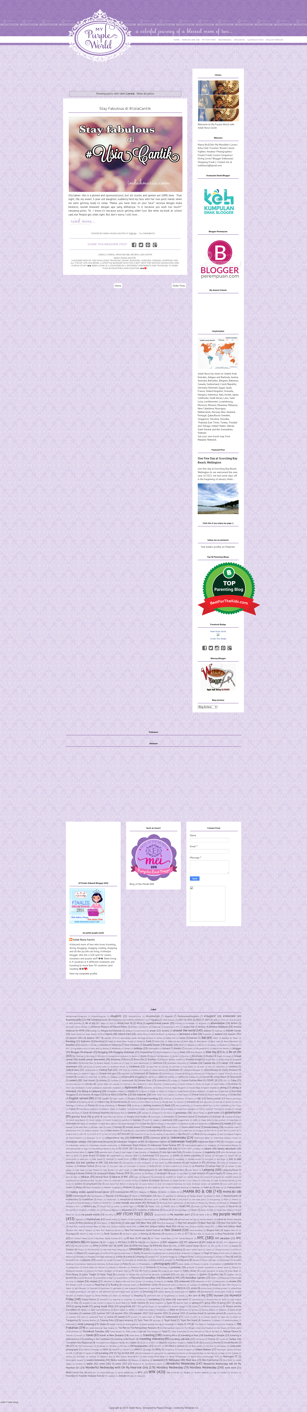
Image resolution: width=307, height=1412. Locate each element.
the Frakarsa (227, 1324)
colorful (151, 1077)
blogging (103, 1052)
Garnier (228, 1109)
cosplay (174, 1080)
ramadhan (150, 1277)
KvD (160, 1166)
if (190, 1134)
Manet (135, 1196)
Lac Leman (229, 1166)
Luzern (69, 1187)
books (144, 1056)
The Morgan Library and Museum (198, 1328)
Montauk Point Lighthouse (171, 1203)
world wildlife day (126, 1372)
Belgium (223, 380)
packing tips (159, 1253)
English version (78, 1098)
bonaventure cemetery (118, 1056)
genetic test (119, 1113)
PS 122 (135, 1270)
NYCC (68, 1245)
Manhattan (146, 1195)
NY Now (130, 1238)
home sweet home (191, 1127)
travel (89, 1335)
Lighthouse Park (87, 1180)
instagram (212, 1145)
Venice (182, 1353)
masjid (209, 1196)
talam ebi (225, 1317)
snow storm (182, 1299)
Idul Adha (170, 1134)
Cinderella (209, 1073)
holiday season (133, 1127)
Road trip (100, 1284)
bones (134, 1056)
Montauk (151, 1202)
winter (90, 1363)
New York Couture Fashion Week (83, 1226)
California (157, 1062)
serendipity (206, 1291)
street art (174, 1309)
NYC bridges (108, 1242)
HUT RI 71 (224, 1130)
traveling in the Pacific (124, 1339)
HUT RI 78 (109, 1134)
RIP (80, 1285)
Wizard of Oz (138, 1364)
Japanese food (105, 1152)
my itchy (109, 1214)
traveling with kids (180, 1339)
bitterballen (153, 1048)
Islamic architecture (146, 1148)
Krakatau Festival (85, 1166)
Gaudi (85, 1112)
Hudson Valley (172, 1130)
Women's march (155, 1364)
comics (181, 1076)
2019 (207, 1019)
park (236, 1256)
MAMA (164, 1192)
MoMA (96, 1203)
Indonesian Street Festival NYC (166, 1145)
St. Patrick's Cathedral (210, 1306)
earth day (213, 1091)
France (201, 391)
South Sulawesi (156, 1303)
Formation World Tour (202, 1105)
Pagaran (197, 1253)
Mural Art (233, 1206)
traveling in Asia (189, 1335)
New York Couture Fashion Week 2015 (119, 1226)
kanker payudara (192, 1155)
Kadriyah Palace (132, 1155)
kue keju (102, 1166)
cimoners (197, 1073)
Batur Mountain (231, 1041)
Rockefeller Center (149, 1284)
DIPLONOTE (239, 39)
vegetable (171, 1353)
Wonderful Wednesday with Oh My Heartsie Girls (116, 1367)
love (159, 1184)
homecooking (211, 1127)
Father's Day (103, 1101)
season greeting (76, 1291)
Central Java (72, 1069)
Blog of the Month (221, 1048)
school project (221, 1288)
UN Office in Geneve (175, 1345)
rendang (149, 1281)
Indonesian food (181, 1141)
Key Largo (221, 1159)
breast (228, 1056)
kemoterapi (167, 1159)
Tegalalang (205, 1320)
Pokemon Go (136, 1267)
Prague (235, 1267)
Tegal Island (170, 1320)
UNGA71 (127, 1349)
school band (206, 1288)
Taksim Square (210, 1317)
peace (119, 1260)
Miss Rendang (83, 1203)
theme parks (235, 1328)
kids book (113, 1162)
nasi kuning (135, 1219)
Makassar (196, 1187)
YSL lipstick (110, 1376)
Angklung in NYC (172, 1027)
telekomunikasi (231, 1320)
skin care (192, 1295)
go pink (95, 1116)
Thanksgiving (213, 1324)
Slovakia (224, 419)
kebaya (144, 1159)
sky (203, 1295)
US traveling (101, 1353)
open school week (194, 1249)
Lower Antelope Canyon (197, 1184)
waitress (92, 1356)
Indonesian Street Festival (134, 1145)
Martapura (181, 1196)
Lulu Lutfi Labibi (230, 1184)
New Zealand (228, 412)
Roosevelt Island (169, 1285)
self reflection (105, 1291)
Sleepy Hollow (89, 1299)
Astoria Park (124, 1034)
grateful (125, 1120)
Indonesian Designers (102, 1141)
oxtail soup (125, 1253)
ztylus (139, 1376)
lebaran (85, 1176)
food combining (183, 1105)
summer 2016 (121, 1313)
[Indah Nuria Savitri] (218, 635)
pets (134, 1264)
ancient (144, 1027)
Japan (235, 394)
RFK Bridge (71, 1285)
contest (73, 1080)
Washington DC (230, 1356)
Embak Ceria (198, 1094)
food (167, 1105)
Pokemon (123, 1267)
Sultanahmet (235, 1310)
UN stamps (221, 1346)
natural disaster (206, 1219)
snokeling (140, 1299)
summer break (196, 1313)
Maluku (153, 1191)
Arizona (165, 1030)
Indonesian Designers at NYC (130, 1141)
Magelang (140, 1187)
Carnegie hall (152, 1066)
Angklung (156, 1027)
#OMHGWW (229, 1016)
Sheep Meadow (102, 1295)
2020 (215, 1020)
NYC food (122, 1242)
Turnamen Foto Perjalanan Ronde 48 (112, 1342)
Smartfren (104, 1299)
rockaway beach (129, 1285)
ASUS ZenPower (157, 1034)
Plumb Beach (89, 1267)
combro (171, 1077)
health (227, 1123)
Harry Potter (172, 1123)
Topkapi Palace (230, 1331)
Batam (139, 1041)
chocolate (125, 1073)
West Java (191, 1360)
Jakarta (207, 1148)
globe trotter (214, 1112)
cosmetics (162, 1080)
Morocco (202, 405)
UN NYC (157, 1346)
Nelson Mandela (234, 1219)
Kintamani (233, 1163)
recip (71, 1281)
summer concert (215, 1313)
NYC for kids (136, 1242)
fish (236, 1102)
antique (129, 1031)
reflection (107, 1281)
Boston (209, 1056)
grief (147, 1120)
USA (127, 1353)
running (204, 1284)
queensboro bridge (104, 1278)
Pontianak (151, 1267)
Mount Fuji (105, 1206)
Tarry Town (143, 1320)
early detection (199, 1091)
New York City (208, 1222)
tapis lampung (126, 1320)
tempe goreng (132, 1324)
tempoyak (169, 1324)
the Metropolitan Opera (170, 1328)
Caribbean (134, 1066)
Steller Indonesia (145, 1310)
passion (86, 1260)
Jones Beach (89, 1155)
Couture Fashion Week (192, 1080)
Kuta (152, 1166)
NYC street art (208, 1242)
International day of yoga (77, 1148)
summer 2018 (161, 1313)
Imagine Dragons (234, 1134)
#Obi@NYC (210, 1016)
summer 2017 (140, 1313)
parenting (207, 1256)
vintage (221, 1353)
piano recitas (184, 1264)
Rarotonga (236, 1278)
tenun (180, 1324)
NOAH (82, 1234)
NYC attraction (222, 1238)
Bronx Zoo (139, 1059)
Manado (110, 1195)
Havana (215, 1123)
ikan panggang (209, 1134)
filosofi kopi (168, 1102)
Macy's (79, 1187)
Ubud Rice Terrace (176, 1342)
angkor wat (188, 1026)
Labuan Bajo (214, 1166)
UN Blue (113, 1346)
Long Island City (93, 1183)
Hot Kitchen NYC (73, 1130)
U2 (141, 1342)
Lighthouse (71, 1180)
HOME (176, 39)
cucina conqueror (73, 1084)
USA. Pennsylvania (143, 1353)
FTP (200, 1109)
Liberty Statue (193, 1177)
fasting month (87, 1102)
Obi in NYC (223, 1246)
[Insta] (217, 648)
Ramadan (136, 1277)
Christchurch (139, 1073)
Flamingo (70, 1105)
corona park (128, 1080)
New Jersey (116, 1222)
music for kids (207, 1210)
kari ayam (220, 1155)
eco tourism (84, 1094)
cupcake (116, 1084)
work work (230, 1367)
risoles (88, 1285)
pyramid (192, 1274)
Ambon (234, 1023)
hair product (220, 1120)
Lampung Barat (230, 1169)
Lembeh (169, 1177)
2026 (239, 1020)
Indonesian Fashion (157, 1141)
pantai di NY (153, 1256)
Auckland (207, 1034)
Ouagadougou (93, 1253)
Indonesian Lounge (232, 1142)
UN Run (209, 1346)
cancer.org (87, 1066)
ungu (148, 1349)
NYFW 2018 (122, 1245)
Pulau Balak (233, 1271)
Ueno (189, 1342)
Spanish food (182, 1303)
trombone (200, 1339)
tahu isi (196, 1317)
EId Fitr (123, 1094)
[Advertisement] (127, 77)
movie (116, 1206)
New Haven (102, 1223)
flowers (122, 1105)
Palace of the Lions (221, 1253)
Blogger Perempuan (81, 1052)
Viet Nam (211, 1353)
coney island (220, 1076)
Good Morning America (113, 1116)
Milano (235, 1199)
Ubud (161, 1342)
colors (161, 1076)
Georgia (145, 1113)
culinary (89, 1083)
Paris (227, 1256)
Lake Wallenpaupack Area (171, 1169)
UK (197, 1342)
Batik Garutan (174, 1041)
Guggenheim (183, 1120)
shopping (138, 1295)
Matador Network (207, 439)
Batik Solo (188, 1041)
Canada (202, 384)
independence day (114, 1137)
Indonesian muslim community (103, 1145)
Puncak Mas (134, 1274)
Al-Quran (203, 1023)
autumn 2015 (234, 1034)
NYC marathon (152, 1242)
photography (162, 1264)
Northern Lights (130, 1234)
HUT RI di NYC (123, 1134)
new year (130, 1222)
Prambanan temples (75, 1271)
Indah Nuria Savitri (218, 631)
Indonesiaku (178, 1137)
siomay (181, 1295)
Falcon (190, 1098)
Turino (222, 1339)
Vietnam (202, 432)
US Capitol (86, 1353)
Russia (217, 415)
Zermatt (122, 1375)
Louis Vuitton (148, 1184)
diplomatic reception (112, 1088)
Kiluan (213, 1162)
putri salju (180, 1274)
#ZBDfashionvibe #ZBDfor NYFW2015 (128, 1020)
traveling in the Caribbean (97, 1339)
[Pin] (223, 648)
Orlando (69, 1253)
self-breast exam (122, 1291)
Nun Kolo (197, 1234)
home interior (172, 1127)
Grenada (228, 391)
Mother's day (90, 1206)
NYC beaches (92, 1242)
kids (231, 1159)
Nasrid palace (150, 1219)
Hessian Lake (97, 1127)
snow (168, 1299)
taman (235, 1317)
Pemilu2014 (156, 1260)
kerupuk (209, 1159)
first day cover (206, 1102)
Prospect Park (122, 1271)
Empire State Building (217, 1094)
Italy (221, 394)
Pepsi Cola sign (209, 1260)
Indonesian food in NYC (209, 1141)
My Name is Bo (202, 1214)
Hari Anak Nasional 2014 (128, 1123)
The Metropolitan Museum (143, 1327)
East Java (224, 1091)
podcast (112, 1267)
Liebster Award (231, 1177)
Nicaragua (220, 408)
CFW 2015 (122, 1070)
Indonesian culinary (76, 1141)
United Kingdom (214, 391)
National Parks (167, 1219)
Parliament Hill (72, 1260)
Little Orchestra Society (224, 1180)
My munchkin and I (180, 1214)
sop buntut (98, 1303)
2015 (180, 1019)
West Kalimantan (210, 1360)
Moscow (222, 1203)
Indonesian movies (77, 1145)
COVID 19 (212, 1080)
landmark (149, 1173)
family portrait (214, 1098)
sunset (121, 1316)
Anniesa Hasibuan (218, 1026)
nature (220, 1219)
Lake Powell (93, 1170)
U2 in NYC (150, 1342)
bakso (182, 1037)
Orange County (222, 1249)
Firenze (180, 1102)
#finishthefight (153, 1016)
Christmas (153, 1073)
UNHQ (158, 1349)
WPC (140, 1372)
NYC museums (170, 1242)
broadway (115, 1059)
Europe (131, 1098)
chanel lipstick (158, 1070)
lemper (180, 1177)
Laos (225, 398)
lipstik (166, 1180)
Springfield (163, 1306)
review (135, 254)
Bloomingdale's (163, 1052)
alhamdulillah (218, 1023)
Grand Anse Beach (77, 1120)
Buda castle (224, 1059)
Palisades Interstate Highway (100, 1256)
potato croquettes (206, 1267)
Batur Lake (215, 1041)
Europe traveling (149, 1098)
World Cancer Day (75, 1372)
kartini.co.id (71, 1159)
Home (118, 285)
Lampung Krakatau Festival (79, 1173)
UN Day (123, 1346)
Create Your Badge (218, 639)
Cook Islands (89, 1080)
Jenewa (198, 1152)
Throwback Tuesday (93, 1331)
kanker (176, 1155)
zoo (131, 1376)
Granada (217, 1116)
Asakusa (218, 1031)
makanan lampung (180, 1187)
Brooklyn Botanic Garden (171, 1059)
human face (187, 1130)
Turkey (223, 422)
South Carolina (138, 1302)
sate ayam (117, 1288)
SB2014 (181, 1288)
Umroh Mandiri (231, 1342)
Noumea (156, 1233)
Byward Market (103, 1063)
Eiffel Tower (157, 1094)
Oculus (81, 1249)
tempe (103, 1324)
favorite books (120, 1101)
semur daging (164, 1291)
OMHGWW (135, 1249)
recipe (80, 1281)
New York (146, 1222)
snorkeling (154, 1299)
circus (235, 1073)
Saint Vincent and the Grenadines (215, 429)
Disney (159, 1088)
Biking (105, 1048)
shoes (115, 1295)
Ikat (221, 1134)
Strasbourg (161, 1310)
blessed (166, 1048)
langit (173, 1173)
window (79, 1364)
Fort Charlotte (222, 1105)
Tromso (211, 1339)
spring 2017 (225, 1302)
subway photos (208, 1310)
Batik (148, 1041)
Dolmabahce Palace (115, 1091)
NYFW (95, 1245)
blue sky (211, 1052)
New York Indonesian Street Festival (142, 1230)
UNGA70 (115, 1349)
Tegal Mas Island (188, 1320)
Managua (123, 1195)
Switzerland (213, 384)
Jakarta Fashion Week (75, 1152)
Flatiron (80, 1105)
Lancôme (137, 1173)
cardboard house (117, 1066)
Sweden (225, 415)
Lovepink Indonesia (173, 1184)
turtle (133, 1342)
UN (67, 1346)
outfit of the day (110, 1253)
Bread (219, 1056)
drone (161, 1091)
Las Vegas (184, 1173)
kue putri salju (116, 1166)
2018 (198, 1019)
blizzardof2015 (202, 1048)
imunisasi (91, 1138)
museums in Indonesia (148, 1209)
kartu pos (84, 1159)
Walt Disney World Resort (127, 1356)
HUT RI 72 (84, 1134)
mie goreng (215, 1199)
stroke (185, 1310)
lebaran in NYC (120, 1176)
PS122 (145, 1271)
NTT (187, 1233)
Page (206, 1253)
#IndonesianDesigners (188, 1016)
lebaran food (101, 1176)
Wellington (174, 1360)
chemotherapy (211, 1069)
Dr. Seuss (142, 1091)
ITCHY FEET (186, 1148)
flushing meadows (152, 1105)
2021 (223, 1020)
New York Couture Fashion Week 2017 (198, 1226)
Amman (134, 1027)
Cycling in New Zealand (133, 1084)
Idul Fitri (182, 1134)
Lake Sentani (109, 1170)
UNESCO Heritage (91, 1349)
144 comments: (147, 233)
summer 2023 (178, 1313)
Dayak (207, 1084)
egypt (97, 1094)
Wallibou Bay (106, 1356)
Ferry (156, 1102)
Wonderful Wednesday (180, 1363)
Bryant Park (211, 1059)
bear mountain (132, 1044)
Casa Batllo (188, 1066)
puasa (154, 1270)
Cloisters (81, 1077)
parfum (219, 1256)
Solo (76, 1302)
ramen (214, 1278)
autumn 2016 (76, 1037)
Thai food (199, 1324)
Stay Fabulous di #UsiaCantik (125, 108)
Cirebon (69, 1076)
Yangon (187, 1372)
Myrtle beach (111, 1219)
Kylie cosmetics (172, 1166)
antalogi (93, 1031)
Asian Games (76, 1034)
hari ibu (146, 1123)
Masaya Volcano (196, 1196)
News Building (196, 1230)
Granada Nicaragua (233, 1116)
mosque (234, 1202)
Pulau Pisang (72, 1274)
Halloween (71, 1123)
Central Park (105, 1069)
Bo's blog (90, 1056)
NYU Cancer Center (190, 1245)
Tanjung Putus (107, 1320)
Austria (234, 377)
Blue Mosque (196, 1052)
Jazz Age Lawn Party (172, 1152)
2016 (189, 1019)
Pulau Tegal (106, 1274)
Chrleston (166, 1073)
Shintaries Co (191, 1407)
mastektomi (87, 1199)
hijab (108, 1127)
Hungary (202, 394)
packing (147, 1253)
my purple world (90, 1214)
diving (223, 1087)
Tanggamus (72, 1320)
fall (199, 1098)
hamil (82, 1123)
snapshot (128, 1299)
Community (193, 1077)
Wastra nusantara (119, 1360)
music (194, 1209)
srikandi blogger (178, 1306)
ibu (148, 1134)
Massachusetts (231, 1195)
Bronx (127, 1059)
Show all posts (145, 93)
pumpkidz (120, 1274)
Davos (198, 1084)
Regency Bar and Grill (125, 1281)
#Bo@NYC (116, 1016)
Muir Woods (209, 1206)
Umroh (216, 1342)
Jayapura (154, 1152)
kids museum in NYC (195, 1162)
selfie (136, 1291)
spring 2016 (210, 1302)
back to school (155, 1038)
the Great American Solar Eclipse (100, 1328)
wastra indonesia (96, 1360)
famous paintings (233, 1098)
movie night (128, 1206)
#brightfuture (135, 1016)
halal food (233, 1120)
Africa (139, 1023)
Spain (229, 387)
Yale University (173, 1372)
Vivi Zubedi (233, 1353)
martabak (170, 1196)
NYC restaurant (191, 1242)
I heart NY (138, 1134)
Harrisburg (158, 1123)
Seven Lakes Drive (223, 1291)
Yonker (223, 1372)
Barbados (213, 380)
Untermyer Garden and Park (229, 1349)
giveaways (181, 1112)
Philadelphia (144, 1264)
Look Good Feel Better (115, 1184)
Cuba (233, 1080)
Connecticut (235, 1076)
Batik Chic (159, 1041)
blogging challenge (123, 1052)
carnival (164, 1066)
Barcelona (99, 1041)
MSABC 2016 (169, 1206)
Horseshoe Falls (231, 1127)
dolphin (131, 1091)
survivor (134, 1317)
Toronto (69, 1335)
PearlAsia (129, 1260)
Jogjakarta (210, 1152)
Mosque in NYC (73, 1206)
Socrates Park (212, 1299)
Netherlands (204, 412)
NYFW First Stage (140, 1245)
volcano (69, 1356)
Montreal (191, 1203)
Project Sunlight (105, 1271)
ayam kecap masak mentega (132, 1038)
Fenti (133, 1102)
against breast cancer (157, 1023)
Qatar (210, 415)
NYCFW (78, 1246)
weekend (158, 1360)
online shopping (174, 1249)
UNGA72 (138, 1349)
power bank (223, 1267)
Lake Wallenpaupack (143, 1169)
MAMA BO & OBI (197, 1191)
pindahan (216, 1264)
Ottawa (80, 1253)
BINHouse (116, 1048)
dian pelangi (93, 1088)
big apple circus (80, 1048)
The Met (122, 1327)
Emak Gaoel (183, 1094)
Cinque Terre (223, 1073)
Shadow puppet (84, 1295)
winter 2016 (105, 1363)
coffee (104, 1077)
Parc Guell (195, 1256)
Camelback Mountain (176, 1063)
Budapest (237, 1059)
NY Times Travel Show (161, 1238)
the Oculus (222, 1328)
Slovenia (214, 419)
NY (239, 1233)
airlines (178, 1023)
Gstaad (156, 1120)
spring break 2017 (128, 1306)
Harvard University (199, 1123)
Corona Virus (144, 1080)
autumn (218, 1034)
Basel (110, 1041)
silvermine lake (153, 1295)
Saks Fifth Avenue (230, 1285)
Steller (131, 1310)
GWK (195, 1120)
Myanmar (222, 405)
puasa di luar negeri (170, 1271)
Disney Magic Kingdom (175, 1088)
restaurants (220, 1281)
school (194, 1288)
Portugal (202, 415)
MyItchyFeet (93, 1219)
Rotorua (182, 1285)
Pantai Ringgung (170, 1256)
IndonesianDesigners (194, 1145)
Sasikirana (105, 1288)
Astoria (108, 1034)
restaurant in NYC (203, 1281)
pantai (119, 1256)
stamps (84, 1310)
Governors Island (186, 1116)
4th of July (90, 1023)
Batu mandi (202, 1041)
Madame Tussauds (112, 1187)
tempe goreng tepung (151, 1324)
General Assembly (101, 1112)
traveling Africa (170, 1335)
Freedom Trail (125, 1109)
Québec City (232, 1274)
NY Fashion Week (79, 1238)
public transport (207, 1271)
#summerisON (73, 1019)
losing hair (133, 1184)
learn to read (71, 1177)
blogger (237, 1048)
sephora (192, 1291)
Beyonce (224, 1045)
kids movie (159, 1163)
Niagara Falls (213, 1230)
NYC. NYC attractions (228, 1242)
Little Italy (205, 1180)
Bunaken (73, 1062)
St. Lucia (193, 1306)
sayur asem (155, 1288)
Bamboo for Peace (230, 1038)
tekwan (217, 1320)
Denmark (213, 387)
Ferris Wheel (145, 1102)
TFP (189, 1324)
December (233, 1083)
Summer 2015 (104, 1313)
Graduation (203, 1116)
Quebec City (217, 1274)
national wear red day (186, 1219)
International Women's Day (103, 1148)
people (196, 1260)
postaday (176, 1267)
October (70, 1249)
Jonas (76, 1155)
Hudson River (155, 1130)
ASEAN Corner (233, 1030)
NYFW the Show (160, 1245)
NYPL (174, 1246)
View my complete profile (83, 973)
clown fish (92, 1077)
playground (74, 1267)
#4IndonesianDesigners (76, 1016)
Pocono (101, 1267)
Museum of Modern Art (89, 1210)
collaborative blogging (132, 1076)
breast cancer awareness (92, 1059)
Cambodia (203, 398)
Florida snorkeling (106, 1105)
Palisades (80, 1256)
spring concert (148, 1306)
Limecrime (116, 1180)
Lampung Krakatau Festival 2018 (113, 1173)
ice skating (158, 1134)
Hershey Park (81, 1127)
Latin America (198, 1173)
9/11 (111, 1023)
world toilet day (107, 1372)
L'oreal (111, 254)
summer (86, 1313)
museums (127, 1209)
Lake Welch (193, 1170)
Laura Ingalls (215, 1173)
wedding (145, 1360)
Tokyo (164, 1331)
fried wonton (154, 1109)
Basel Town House (125, 1041)
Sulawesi (222, 1310)
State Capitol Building (100, 1310)
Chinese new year (107, 1073)
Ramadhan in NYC (170, 1277)
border (176, 1056)
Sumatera (74, 1313)
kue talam (131, 1166)
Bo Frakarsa (78, 1056)
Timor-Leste (130, 1331)
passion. (100, 1260)
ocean (235, 1245)
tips (141, 1331)
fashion (72, 1101)
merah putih (152, 1199)
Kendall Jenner (194, 1159)
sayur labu (168, 1288)
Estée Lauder (118, 1098)
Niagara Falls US (231, 1230)
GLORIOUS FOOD (255, 39)
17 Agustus (153, 1019)
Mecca (100, 1199)
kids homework (144, 1163)
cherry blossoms (230, 1069)
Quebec (203, 1274)
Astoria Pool (142, 1034)
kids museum (174, 1162)
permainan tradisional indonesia (91, 1264)
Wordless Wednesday (169, 1367)
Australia (202, 380)
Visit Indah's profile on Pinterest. (218, 546)
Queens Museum (84, 1278)
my (76, 1214)
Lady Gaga (79, 1170)
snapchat (116, 1299)
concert (206, 1076)
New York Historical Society (108, 1230)
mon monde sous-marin (128, 1202)
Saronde (93, 1288)
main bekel (152, 1187)
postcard (190, 1267)
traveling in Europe (214, 1335)
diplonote (131, 1087)
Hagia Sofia (206, 1120)
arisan (153, 1030)
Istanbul (163, 1148)
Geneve (132, 1112)
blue (182, 1052)
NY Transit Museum (184, 1238)
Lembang (158, 1177)
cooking (103, 1080)
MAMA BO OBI (123, 254)
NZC (205, 1246)
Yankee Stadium (201, 1372)
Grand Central (112, 1120)
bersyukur (212, 1045)
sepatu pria (179, 1291)
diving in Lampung (91, 1091)
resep (170, 1281)
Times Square (116, 1331)
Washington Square (74, 1360)
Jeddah (189, 1152)
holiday (118, 1127)
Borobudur (197, 1056)
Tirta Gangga (152, 1331)
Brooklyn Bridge (194, 1059)
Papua (184, 1256)
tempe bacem (116, 1324)
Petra (125, 1263)
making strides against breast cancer (89, 1191)
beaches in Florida (88, 1045)
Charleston (174, 1069)
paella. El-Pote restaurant (179, 1253)
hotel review (113, 1130)
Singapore (203, 419)
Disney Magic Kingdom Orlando (202, 1088)
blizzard (188, 1048)
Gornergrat (155, 1116)
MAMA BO (175, 1192)
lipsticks (156, 1180)
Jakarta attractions (226, 1148)
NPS (179, 1234)
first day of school (223, 1102)
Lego (136, 1177)
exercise (167, 1098)
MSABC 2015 (154, 1206)
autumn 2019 (110, 1038)
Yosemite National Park (90, 1375)
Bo (224, 1052)
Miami (165, 1199)
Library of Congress (212, 1177)
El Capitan (170, 1094)
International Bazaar (229, 1145)
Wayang (134, 1360)
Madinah (127, 1187)
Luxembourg (226, 401)
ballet (215, 1038)
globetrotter (233, 1112)
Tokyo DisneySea (178, 1331)
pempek (168, 1260)
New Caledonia (206, 408)
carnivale (175, 1066)
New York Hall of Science (80, 1230)
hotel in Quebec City (94, 1130)
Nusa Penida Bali (226, 1233)
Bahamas (233, 380)
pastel (110, 1260)
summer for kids (234, 1313)
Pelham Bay (142, 1260)
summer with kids (77, 1317)
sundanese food (96, 1317)
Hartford (184, 1123)
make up (207, 1187)
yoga (215, 1372)
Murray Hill (71, 1210)
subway (195, 1310)
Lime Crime (103, 1180)
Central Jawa (90, 1070)
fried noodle (139, 1109)
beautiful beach (151, 1044)
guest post (168, 1120)
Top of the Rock (212, 1331)
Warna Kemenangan (178, 1356)
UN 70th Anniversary (84, 1346)
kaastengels (115, 1155)
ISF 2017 (129, 1148)
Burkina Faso (87, 1063)
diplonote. (147, 1088)
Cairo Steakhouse (141, 1063)
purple (167, 1274)
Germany (202, 387)
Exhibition (179, 1098)
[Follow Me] (211, 648)
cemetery (233, 1066)
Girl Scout (167, 1113)
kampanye (164, 1155)
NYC (200, 1237)
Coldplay (114, 1077)
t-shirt (186, 1317)
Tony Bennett (196, 1331)
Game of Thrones (213, 1109)
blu (175, 1052)
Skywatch (218, 1295)
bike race (95, 1048)
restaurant (184, 1281)
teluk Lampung (86, 1324)
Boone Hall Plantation (159, 1056)
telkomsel (70, 1324)
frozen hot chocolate (186, 1109)
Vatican (230, 425)
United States (219, 425)
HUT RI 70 (211, 1130)
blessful (177, 1048)
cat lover (200, 1066)
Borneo (185, 1056)
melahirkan (111, 1199)
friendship (168, 1109)
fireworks (191, 1101)
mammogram (80, 1195)
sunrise (110, 1316)
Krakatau (70, 1166)
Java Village (127, 1152)
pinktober (229, 1263)
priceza (90, 1271)
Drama (152, 1091)
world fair (92, 1372)
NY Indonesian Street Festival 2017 (107, 1238)
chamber (135, 1070)
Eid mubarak (139, 1094)
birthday (138, 1048)
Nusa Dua (209, 1234)
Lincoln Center (131, 1180)
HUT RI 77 (96, 1134)
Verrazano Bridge (195, 1353)
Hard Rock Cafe (107, 1123)
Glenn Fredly (198, 1113)
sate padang (130, 1288)
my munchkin (160, 1214)
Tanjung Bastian (89, 1320)
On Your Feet (156, 1249)
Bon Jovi (101, 1056)
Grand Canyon (95, 1120)
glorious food (78, 1116)
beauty (169, 1044)
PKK (239, 1264)
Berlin (201, 1045)
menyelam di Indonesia (131, 1199)
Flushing (136, 1105)
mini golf (70, 1203)
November (169, 1234)
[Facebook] (204, 648)
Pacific (137, 1253)
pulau (221, 1271)
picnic (206, 1264)
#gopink (169, 1016)
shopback (126, 1295)
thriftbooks (74, 1331)
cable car (117, 1063)
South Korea (215, 398)
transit (79, 1335)
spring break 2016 (103, 1306)
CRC (225, 1080)
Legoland (146, 1177)
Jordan (227, 394)
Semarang (148, 1291)
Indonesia (213, 394)
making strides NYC (124, 1191)
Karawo (208, 1155)
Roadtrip (115, 1284)
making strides (234, 1187)
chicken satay (72, 1073)
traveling (149, 1335)
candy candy (101, 1066)
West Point (227, 1360)
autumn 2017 (93, 1037)
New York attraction (187, 1222)
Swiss (158, 1316)
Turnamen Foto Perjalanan (79, 1342)
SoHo (224, 1299)
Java (117, 1152)
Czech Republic (228, 384)
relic (140, 1281)
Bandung (70, 1041)
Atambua (172, 1034)
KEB (135, 1159)
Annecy (201, 1026)
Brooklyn (152, 1059)
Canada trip (209, 1063)
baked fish (170, 1038)
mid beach (183, 1199)
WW (152, 1371)
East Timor (213, 422)
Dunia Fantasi (183, 1091)
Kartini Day (233, 1155)
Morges (201, 1203)
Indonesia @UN (158, 1137)
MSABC (141, 1206)
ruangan (193, 1285)
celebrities (220, 1066)
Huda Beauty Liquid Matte (134, 1130)
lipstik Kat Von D (180, 1180)
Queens (69, 1277)
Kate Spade (97, 1159)
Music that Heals (224, 1210)
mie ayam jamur (199, 1199)
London (78, 1183)
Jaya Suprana (140, 1152)
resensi (160, 1281)
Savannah (143, 1288)
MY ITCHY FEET (209, 39)
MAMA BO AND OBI (191, 39)
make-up (219, 1187)
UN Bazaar (101, 1346)
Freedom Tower (108, 1109)
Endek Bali (236, 1094)
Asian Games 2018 (94, 1034)
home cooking (153, 1127)
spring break (81, 1306)
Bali (203, 1038)
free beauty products (88, 1109)
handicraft (93, 1123)
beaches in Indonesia (110, 1044)
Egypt (222, 387)
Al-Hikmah (190, 1023)
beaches (70, 1044)
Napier (124, 1219)
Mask (218, 1196)
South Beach (121, 1303)
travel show (134, 1335)
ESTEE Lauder (102, 1098)
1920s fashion (168, 1020)
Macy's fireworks (93, 1187)
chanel (145, 1070)
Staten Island (119, 1310)
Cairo (127, 1063)
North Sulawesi (111, 1233)
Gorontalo (169, 1116)
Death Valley (219, 1084)
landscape (162, 1173)
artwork (207, 1030)
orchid (235, 1249)
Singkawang (169, 1295)
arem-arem (141, 1031)
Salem (68, 1288)
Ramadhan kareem (195, 1277)
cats (210, 1066)
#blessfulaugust (98, 1016)
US (77, 1353)
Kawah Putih (123, 1159)
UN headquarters (139, 1346)
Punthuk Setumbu (151, 1274)
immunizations (75, 1138)
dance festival (186, 1084)
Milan (226, 1199)
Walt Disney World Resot (154, 1356)
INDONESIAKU (224, 39)
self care (91, 1291)
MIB (174, 1199)
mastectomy (72, 1199)
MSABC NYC (184, 1206)
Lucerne (215, 1183)
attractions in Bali (188, 1034)
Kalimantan (148, 1155)
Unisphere (169, 1349)
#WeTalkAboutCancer (97, 1019)
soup (109, 1303)
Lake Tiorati (124, 1170)
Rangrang (224, 1278)
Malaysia (232, 405)
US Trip (117, 1353)
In (100, 1138)
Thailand (202, 422)
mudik (197, 1206)
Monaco (212, 405)
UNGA (105, 1349)
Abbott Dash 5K (125, 1023)
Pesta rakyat (114, 1264)
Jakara (198, 1148)
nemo (72, 1222)
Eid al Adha (110, 1094)
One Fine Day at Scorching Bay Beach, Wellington (217, 460)
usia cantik (145, 254)
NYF (87, 1246)
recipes (94, 1281)
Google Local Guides (137, 1116)
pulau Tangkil (89, 1274)
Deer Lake (70, 1088)
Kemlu (155, 1159)
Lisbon (195, 1180)
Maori (159, 1196)
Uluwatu (206, 1342)
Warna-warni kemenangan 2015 (205, 1356)
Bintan (127, 1048)
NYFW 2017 (107, 1245)
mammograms (96, 1196)
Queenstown (122, 1278)
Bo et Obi (235, 1052)
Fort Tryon (236, 1105)
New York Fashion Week (229, 1226)
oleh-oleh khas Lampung (114, 1249)
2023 (231, 1020)
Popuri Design (164, 1407)
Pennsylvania (182, 1260)
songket (86, 1303)
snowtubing (197, 1299)
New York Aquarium (165, 1223)
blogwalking (146, 1052)
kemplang (180, 1159)
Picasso (196, 1264)
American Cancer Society (77, 1027)
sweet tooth (146, 1317)
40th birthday (75, 1023)
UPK (70, 1353)
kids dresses (128, 1163)
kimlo (222, 1163)
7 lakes (102, 1023)
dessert (81, 1088)
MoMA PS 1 (107, 1203)
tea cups (156, 1320)
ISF (120, 1148)
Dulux (170, 1091)
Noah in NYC (95, 1234)
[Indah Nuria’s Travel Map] (218, 367)
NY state (143, 1238)
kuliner (143, 1166)
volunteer (81, 1356)
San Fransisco (81, 1288)
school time (236, 1288)
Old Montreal (93, 1249)
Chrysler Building (182, 1073)
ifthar (197, 1134)
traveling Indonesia (151, 1339)
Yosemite (70, 1375)
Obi (212, 1246)
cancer (224, 1063)
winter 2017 (121, 1363)
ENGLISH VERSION (274, 39)
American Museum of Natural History (109, 1026)
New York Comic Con (231, 1222)
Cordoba (114, 1080)
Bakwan (193, 1037)
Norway (216, 412)
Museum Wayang (110, 1210)
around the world (184, 1030)
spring (195, 1302)
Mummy (221, 1206)
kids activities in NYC (92, 1162)
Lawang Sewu (232, 1173)
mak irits (164, 1187)
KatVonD (110, 1159)
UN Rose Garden (195, 1346)
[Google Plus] (229, 648)
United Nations (203, 1349)
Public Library (189, 1270)
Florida (91, 1105)
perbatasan (225, 1260)
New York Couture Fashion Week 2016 (158, 1226)
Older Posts (179, 285)
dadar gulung (171, 1084)
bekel (181, 1045)
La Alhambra (198, 1166)
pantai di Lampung (135, 1256)
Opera (208, 1249)
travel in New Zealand (111, 1335)
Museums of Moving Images (175, 1210)
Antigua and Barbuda (219, 377)
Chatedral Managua (191, 1070)
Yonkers (234, 1372)
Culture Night (102, 1084)
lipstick (144, 1180)
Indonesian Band (201, 1138)
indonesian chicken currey (226, 1138)
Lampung (208, 1170)
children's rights (88, 1073)
